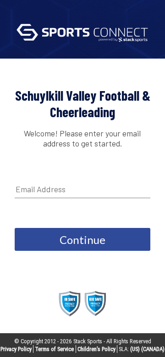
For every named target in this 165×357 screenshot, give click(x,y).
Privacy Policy (16, 349)
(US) (135, 349)
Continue (82, 239)
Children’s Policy (96, 349)
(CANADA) (153, 349)
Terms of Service (54, 349)
